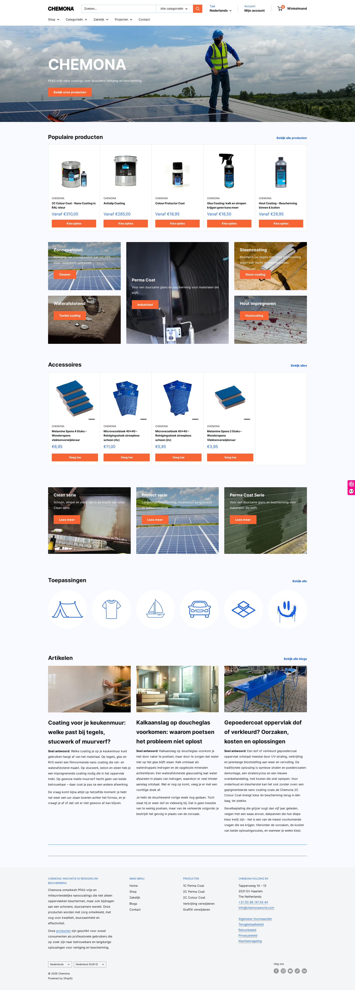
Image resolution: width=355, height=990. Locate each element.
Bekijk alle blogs (296, 659)
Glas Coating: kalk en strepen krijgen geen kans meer (226, 205)
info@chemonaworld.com (256, 908)
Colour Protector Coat (170, 203)
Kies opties (74, 223)
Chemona (58, 198)
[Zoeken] (197, 9)
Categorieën (74, 19)
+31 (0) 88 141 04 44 (253, 902)
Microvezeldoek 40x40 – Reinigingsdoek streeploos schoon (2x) (173, 436)
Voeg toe (75, 457)
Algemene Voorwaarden (255, 919)
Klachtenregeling (250, 941)
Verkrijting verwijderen (198, 903)
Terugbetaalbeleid (251, 924)
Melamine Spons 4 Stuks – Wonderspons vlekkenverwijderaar (69, 436)
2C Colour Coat (194, 897)
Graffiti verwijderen (196, 909)
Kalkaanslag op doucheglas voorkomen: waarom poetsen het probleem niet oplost (175, 732)
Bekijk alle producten (292, 138)
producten (63, 931)
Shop (51, 19)
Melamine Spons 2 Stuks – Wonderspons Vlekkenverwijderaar (224, 436)
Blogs (133, 903)
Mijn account (254, 10)
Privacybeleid (248, 935)
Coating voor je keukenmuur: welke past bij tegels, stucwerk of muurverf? (87, 732)
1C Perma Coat (193, 885)
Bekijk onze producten (70, 92)
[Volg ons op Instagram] (283, 971)
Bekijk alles (299, 365)
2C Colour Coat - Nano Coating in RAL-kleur (74, 205)
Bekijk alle (300, 581)
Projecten (121, 19)
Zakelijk (99, 19)
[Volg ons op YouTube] (290, 971)
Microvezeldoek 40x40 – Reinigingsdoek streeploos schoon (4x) (121, 436)
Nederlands (57, 964)
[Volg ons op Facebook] (276, 971)
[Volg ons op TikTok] (297, 971)
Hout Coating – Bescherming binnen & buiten (278, 205)
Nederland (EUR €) (87, 964)
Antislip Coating (114, 203)
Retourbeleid (247, 930)
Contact (144, 19)
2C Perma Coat (194, 891)
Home (133, 885)
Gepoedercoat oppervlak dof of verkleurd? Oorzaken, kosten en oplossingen (263, 732)
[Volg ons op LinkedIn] (304, 971)
